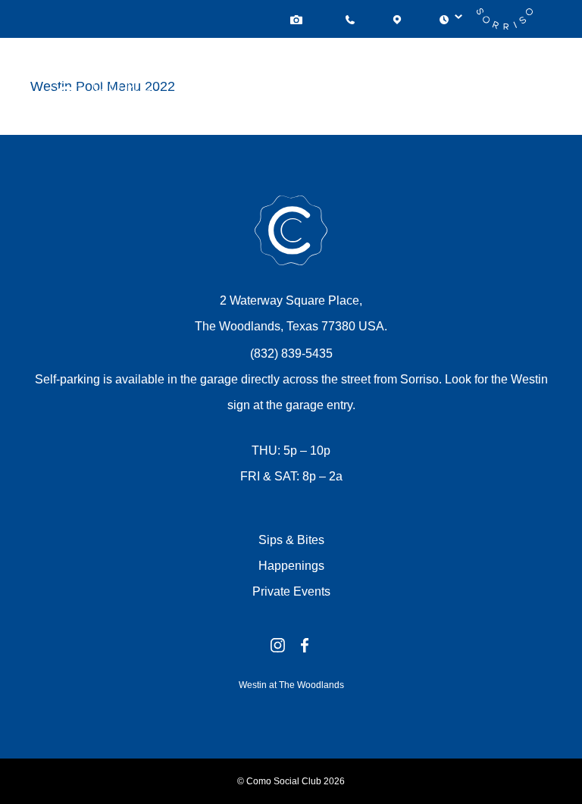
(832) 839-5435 (291, 353)
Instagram (278, 645)
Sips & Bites (291, 539)
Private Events (291, 591)
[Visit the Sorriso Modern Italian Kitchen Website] (505, 19)
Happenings (291, 565)
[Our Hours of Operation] (444, 19)
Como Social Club (291, 230)
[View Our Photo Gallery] (299, 19)
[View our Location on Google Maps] (397, 19)
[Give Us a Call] (350, 19)
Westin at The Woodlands (291, 685)
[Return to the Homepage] (99, 118)
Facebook (304, 645)
